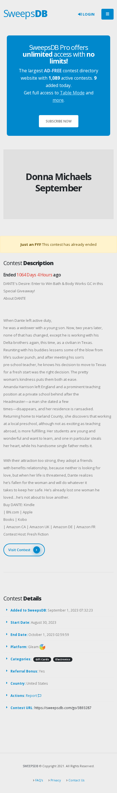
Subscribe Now (59, 121)
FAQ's (38, 780)
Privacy (55, 780)
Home (48, 168)
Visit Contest (19, 549)
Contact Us (76, 780)
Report (32, 695)
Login (88, 14)
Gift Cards (42, 659)
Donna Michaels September (58, 182)
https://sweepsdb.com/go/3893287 (62, 707)
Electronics (62, 659)
